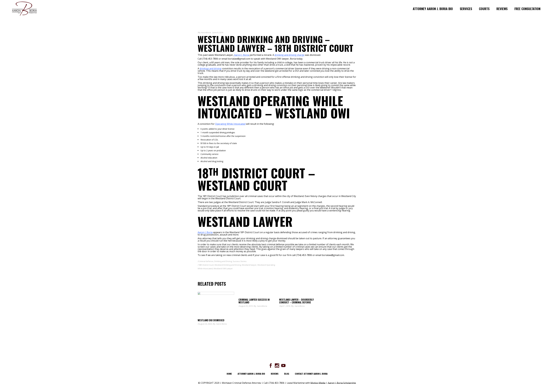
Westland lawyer (249, 265)
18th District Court (206, 265)
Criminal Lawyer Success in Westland (254, 301)
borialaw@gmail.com (333, 255)
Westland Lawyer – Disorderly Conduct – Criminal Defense (296, 301)
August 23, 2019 (246, 306)
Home (229, 373)
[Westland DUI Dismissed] (216, 304)
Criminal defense (205, 261)
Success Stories (240, 261)
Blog (286, 373)
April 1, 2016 (285, 306)
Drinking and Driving (223, 261)
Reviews (274, 373)
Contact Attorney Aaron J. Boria (311, 373)
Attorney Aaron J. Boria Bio (251, 373)
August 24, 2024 (205, 324)
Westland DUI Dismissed (211, 320)
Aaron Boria (221, 324)
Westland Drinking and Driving (228, 265)
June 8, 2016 (218, 32)
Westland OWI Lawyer (223, 268)
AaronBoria (206, 32)
